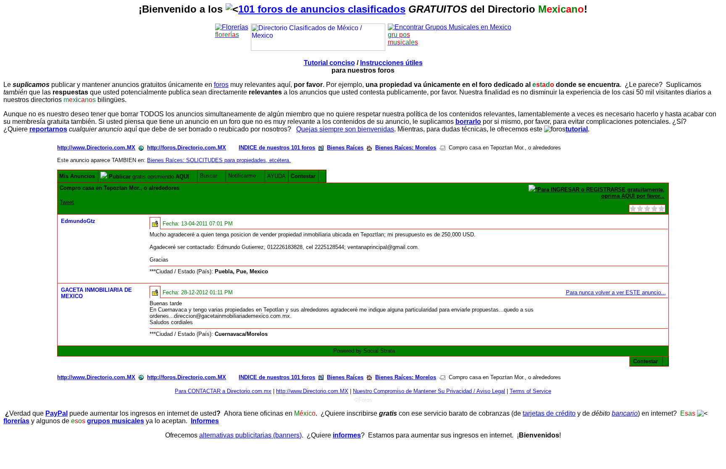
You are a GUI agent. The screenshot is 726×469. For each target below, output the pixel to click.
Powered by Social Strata (364, 351)
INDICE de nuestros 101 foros (277, 147)
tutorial (577, 129)
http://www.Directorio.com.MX (96, 147)
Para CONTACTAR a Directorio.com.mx (223, 391)
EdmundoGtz (78, 221)
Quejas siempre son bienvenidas (345, 129)
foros (221, 84)
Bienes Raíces (345, 147)
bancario (625, 413)
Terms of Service (530, 391)
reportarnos (48, 129)
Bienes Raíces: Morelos (405, 147)
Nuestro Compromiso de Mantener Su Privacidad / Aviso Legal (429, 391)
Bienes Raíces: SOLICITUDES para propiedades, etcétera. (219, 160)
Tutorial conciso (329, 62)
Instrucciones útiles (391, 62)
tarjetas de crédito (549, 413)
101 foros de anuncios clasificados (321, 9)
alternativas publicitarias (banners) (250, 435)
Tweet (67, 202)
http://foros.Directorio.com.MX (186, 147)
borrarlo (468, 121)
